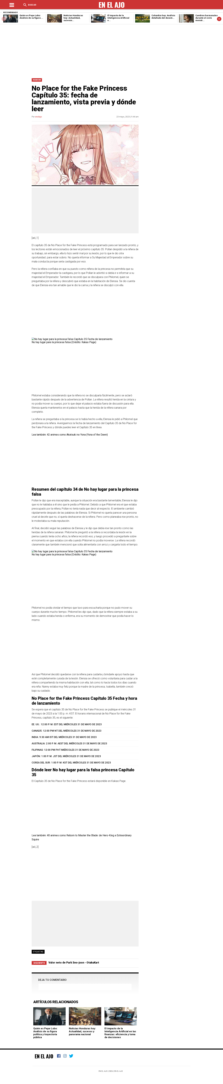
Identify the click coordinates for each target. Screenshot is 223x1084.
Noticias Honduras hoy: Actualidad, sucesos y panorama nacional (82, 1031)
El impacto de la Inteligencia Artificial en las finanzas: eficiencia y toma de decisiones (120, 1033)
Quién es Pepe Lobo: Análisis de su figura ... (31, 16)
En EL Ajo (118, 1071)
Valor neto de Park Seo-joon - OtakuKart (73, 962)
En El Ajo (44, 1056)
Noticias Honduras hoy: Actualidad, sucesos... (73, 18)
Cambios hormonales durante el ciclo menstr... (206, 18)
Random (37, 80)
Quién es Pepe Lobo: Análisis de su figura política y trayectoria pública (45, 1033)
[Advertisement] (111, 50)
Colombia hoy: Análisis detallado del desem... (163, 16)
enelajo (38, 117)
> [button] (219, 18)
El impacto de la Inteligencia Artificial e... (118, 18)
